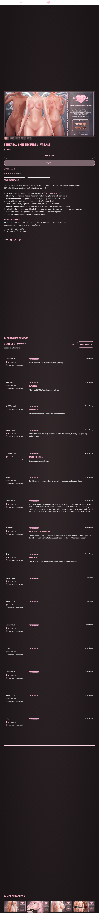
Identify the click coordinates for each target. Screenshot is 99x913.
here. (65, 222)
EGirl (46, 193)
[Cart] (81, 2)
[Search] (76, 2)
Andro (58, 193)
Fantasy (52, 193)
